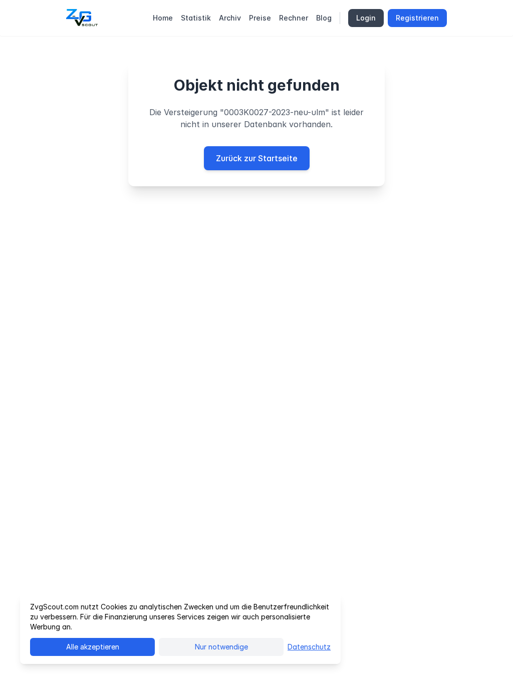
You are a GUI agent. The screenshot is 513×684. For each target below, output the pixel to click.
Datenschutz (309, 646)
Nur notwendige (221, 646)
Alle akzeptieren (92, 646)
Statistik (196, 18)
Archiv (230, 18)
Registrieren (417, 18)
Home (163, 18)
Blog (324, 18)
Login (366, 18)
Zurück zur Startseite (257, 158)
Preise (260, 18)
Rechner (293, 18)
